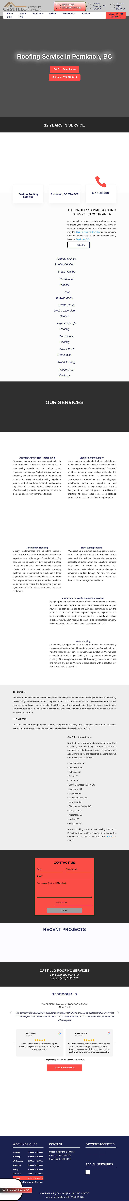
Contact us (111, 836)
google (88, 1172)
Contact (86, 14)
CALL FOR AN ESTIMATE (116, 15)
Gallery (52, 14)
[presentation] (11, 1013)
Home (10, 14)
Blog (9, 17)
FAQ (21, 17)
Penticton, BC (82, 239)
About (23, 14)
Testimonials (69, 14)
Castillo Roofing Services (88, 232)
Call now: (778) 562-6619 (64, 77)
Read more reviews (64, 1068)
